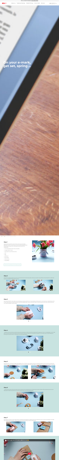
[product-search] (54, 3)
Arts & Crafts (37, 3)
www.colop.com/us (34, 0)
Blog (4, 236)
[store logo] (4, 3)
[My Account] (52, 3)
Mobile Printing (29, 3)
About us (13, 3)
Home (2, 236)
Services (43, 3)
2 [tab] (29, 408)
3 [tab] (30, 408)
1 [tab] (28, 408)
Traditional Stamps (21, 3)
